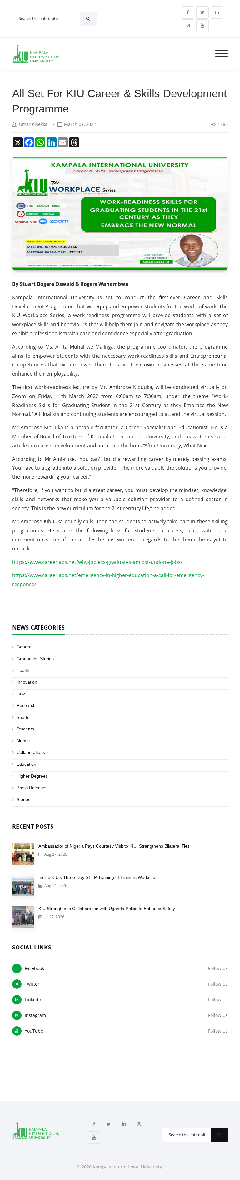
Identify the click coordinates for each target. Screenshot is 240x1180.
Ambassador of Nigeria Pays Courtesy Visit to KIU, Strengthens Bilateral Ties (114, 846)
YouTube (34, 1031)
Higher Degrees (32, 776)
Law (21, 693)
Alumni (23, 740)
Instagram (35, 1015)
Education (26, 764)
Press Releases (32, 787)
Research (26, 705)
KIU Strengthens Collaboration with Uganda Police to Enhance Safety (106, 908)
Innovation (27, 682)
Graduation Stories (35, 658)
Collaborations (31, 752)
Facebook (34, 968)
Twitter (32, 984)
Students (25, 728)
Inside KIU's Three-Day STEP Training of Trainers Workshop (98, 877)
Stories (23, 799)
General (24, 646)
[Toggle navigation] (221, 54)
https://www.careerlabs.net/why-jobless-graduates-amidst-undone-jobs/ (97, 562)
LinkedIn (33, 1000)
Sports (23, 717)
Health (23, 670)
